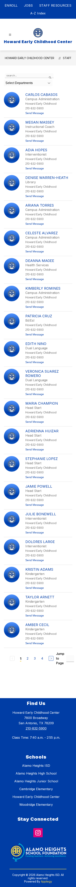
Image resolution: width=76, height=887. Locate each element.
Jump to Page (60, 658)
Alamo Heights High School (36, 773)
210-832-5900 (36, 728)
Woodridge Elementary (36, 805)
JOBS (28, 5)
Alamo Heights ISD (36, 766)
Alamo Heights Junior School (36, 781)
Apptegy (46, 881)
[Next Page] (51, 658)
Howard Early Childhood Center (29, 58)
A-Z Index (38, 13)
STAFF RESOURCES (55, 5)
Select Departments (19, 83)
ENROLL (11, 5)
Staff (67, 58)
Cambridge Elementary (36, 789)
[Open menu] (10, 35)
